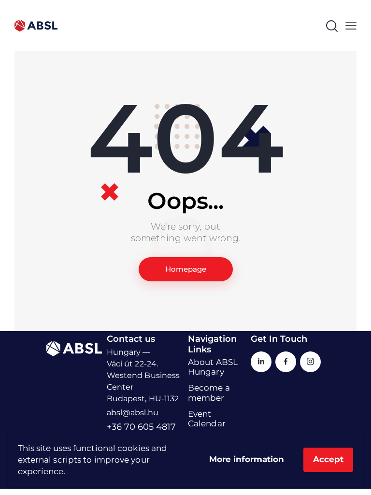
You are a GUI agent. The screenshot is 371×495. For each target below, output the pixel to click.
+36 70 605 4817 (141, 427)
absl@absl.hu (132, 412)
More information (246, 459)
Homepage (185, 269)
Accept (328, 459)
